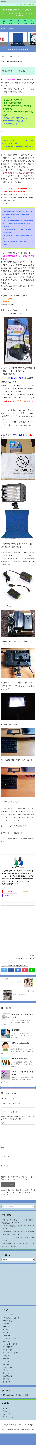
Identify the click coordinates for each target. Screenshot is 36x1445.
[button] (2, 39)
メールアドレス (6, 1157)
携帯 (6, 1358)
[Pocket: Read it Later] (25, 970)
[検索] (33, 1)
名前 (3, 1147)
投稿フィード (7, 1411)
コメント (4, 1123)
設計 (12, 28)
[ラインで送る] (32, 970)
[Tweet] (4, 970)
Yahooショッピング (10, 895)
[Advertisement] (18, 1284)
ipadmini (7, 1321)
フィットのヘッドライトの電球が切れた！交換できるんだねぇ (17, 1238)
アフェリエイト (9, 1338)
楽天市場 (10, 891)
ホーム (5, 28)
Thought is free (29, 1429)
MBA (6, 1326)
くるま (7, 1335)
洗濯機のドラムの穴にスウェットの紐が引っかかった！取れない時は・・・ (17, 1232)
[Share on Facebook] (11, 970)
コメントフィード (9, 1414)
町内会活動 (8, 1376)
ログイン (6, 1408)
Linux (6, 1323)
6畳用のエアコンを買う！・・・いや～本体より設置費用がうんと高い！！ (17, 1221)
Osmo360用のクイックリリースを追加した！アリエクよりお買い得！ (17, 1244)
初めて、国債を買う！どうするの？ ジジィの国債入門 (17, 1227)
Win (6, 1332)
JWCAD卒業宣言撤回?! (19, 1058)
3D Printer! (8, 1315)
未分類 (6, 1373)
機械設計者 (15, 1030)
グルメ (6, 1341)
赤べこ (6, 1382)
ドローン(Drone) (10, 1344)
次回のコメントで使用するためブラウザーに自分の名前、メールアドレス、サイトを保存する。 (18, 1178)
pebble (7, 1329)
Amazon (25, 891)
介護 (6, 1356)
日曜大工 (7, 1367)
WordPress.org (8, 1417)
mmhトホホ (30, 958)
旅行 (6, 1364)
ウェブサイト (5, 1166)
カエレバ (8, 887)
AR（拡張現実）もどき (11, 1318)
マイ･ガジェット (10, 1353)
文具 (6, 1361)
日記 (6, 1370)
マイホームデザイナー (11, 1350)
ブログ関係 (8, 1347)
